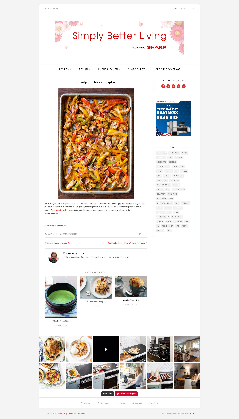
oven (177, 203)
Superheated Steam (174, 221)
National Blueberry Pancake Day (58, 243)
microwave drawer (165, 199)
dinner (184, 171)
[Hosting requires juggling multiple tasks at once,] (160, 349)
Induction (174, 180)
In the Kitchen (108, 69)
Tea (158, 226)
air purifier (162, 153)
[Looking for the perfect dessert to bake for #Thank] (79, 349)
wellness (161, 231)
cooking (172, 162)
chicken (178, 157)
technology (167, 226)
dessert (168, 171)
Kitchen (176, 185)
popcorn (186, 203)
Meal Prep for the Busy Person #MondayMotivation (127, 243)
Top (191, 414)
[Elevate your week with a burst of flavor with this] (133, 349)
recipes (168, 208)
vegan (184, 226)
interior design (163, 185)
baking (185, 153)
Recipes (64, 69)
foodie (167, 176)
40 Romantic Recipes (96, 301)
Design (83, 69)
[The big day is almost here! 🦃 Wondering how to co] (52, 349)
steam (176, 212)
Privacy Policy (62, 414)
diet (177, 171)
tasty (187, 221)
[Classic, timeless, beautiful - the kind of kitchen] (187, 349)
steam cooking (163, 217)
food (159, 176)
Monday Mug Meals (131, 300)
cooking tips (178, 167)
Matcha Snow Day (61, 321)
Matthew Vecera (70, 234)
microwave (172, 194)
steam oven (177, 217)
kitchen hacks (178, 189)
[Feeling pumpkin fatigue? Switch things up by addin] (52, 376)
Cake (170, 157)
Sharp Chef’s (136, 69)
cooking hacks (163, 167)
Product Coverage (167, 69)
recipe (159, 208)
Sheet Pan (178, 208)
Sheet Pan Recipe (164, 212)
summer (160, 221)
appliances (174, 153)
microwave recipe (164, 203)
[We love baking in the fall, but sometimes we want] (160, 376)
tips (177, 226)
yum (169, 231)
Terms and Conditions (77, 414)
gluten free (178, 176)
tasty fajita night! (60, 210)
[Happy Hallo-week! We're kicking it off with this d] (106, 376)
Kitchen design (163, 189)
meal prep (161, 194)
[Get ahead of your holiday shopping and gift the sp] (187, 376)
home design (162, 180)
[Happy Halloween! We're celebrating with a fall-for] (79, 376)
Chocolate (161, 162)
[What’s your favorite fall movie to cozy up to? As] (106, 349)
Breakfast (161, 157)
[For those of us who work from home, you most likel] (133, 376)
